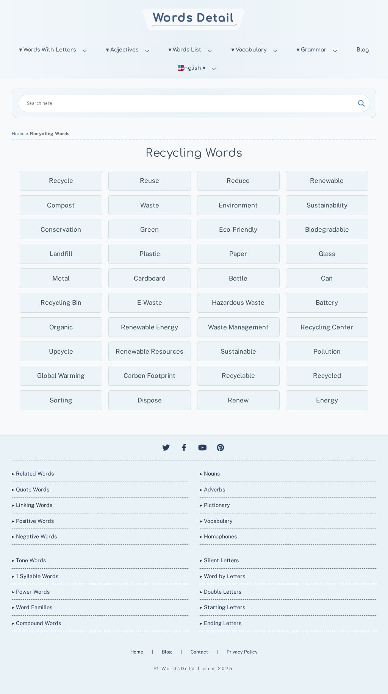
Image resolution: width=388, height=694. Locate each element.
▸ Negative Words (34, 536)
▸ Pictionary (215, 505)
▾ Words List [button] (185, 50)
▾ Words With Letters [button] (47, 50)
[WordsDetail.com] (194, 28)
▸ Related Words (33, 473)
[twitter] (166, 446)
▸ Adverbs (212, 489)
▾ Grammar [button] (312, 50)
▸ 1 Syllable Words (35, 576)
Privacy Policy (242, 652)
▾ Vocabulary (249, 50)
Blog (363, 50)
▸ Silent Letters (219, 560)
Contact (200, 652)
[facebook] (184, 446)
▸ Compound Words (36, 623)
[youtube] (202, 446)
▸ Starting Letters (222, 607)
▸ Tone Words (29, 560)
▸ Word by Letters (222, 576)
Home (18, 133)
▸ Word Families (32, 607)
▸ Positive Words (33, 521)
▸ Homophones (218, 536)
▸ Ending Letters (220, 623)
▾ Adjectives (122, 50)
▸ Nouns (210, 473)
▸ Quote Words (30, 489)
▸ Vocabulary (216, 521)
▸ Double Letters (220, 591)
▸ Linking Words (32, 505)
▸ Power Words (31, 591)
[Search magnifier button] (361, 103)
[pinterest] (220, 446)
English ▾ (192, 68)
